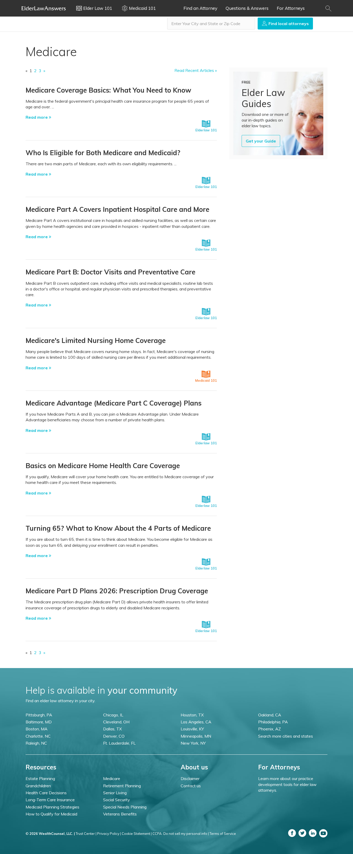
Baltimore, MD (39, 721)
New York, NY (193, 743)
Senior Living (115, 792)
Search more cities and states (285, 736)
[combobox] (211, 23)
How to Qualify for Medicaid (51, 813)
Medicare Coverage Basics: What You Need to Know (108, 90)
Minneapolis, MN (196, 736)
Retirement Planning (122, 785)
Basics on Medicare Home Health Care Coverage (103, 465)
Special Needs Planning (125, 807)
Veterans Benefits (120, 813)
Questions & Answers (247, 8)
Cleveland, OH (116, 721)
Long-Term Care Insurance (50, 799)
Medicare (111, 778)
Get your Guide (261, 141)
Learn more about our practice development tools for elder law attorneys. (287, 784)
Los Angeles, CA (196, 721)
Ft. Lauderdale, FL (119, 743)
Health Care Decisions (46, 792)
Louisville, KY (192, 728)
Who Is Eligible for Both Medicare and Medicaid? (103, 152)
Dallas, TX (112, 728)
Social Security (116, 799)
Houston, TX (192, 714)
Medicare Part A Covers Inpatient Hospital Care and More (117, 209)
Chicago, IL (113, 714)
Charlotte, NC (38, 736)
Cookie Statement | (137, 833)
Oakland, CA (269, 714)
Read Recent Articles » (195, 70)
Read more (37, 117)
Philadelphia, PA (273, 721)
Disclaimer (190, 778)
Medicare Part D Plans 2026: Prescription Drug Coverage (117, 591)
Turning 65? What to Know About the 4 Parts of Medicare (118, 528)
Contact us (191, 785)
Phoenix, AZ (269, 728)
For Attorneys (291, 8)
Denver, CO (114, 736)
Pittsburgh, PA (39, 714)
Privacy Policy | (109, 833)
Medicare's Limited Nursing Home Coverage (96, 340)
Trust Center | (86, 833)
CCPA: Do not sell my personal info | (180, 833)
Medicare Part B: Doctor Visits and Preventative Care (110, 272)
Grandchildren (38, 785)
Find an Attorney (200, 8)
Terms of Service (223, 833)
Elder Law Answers (43, 8)
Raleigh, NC (36, 743)
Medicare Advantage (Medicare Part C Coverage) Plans (114, 403)
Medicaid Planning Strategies (52, 807)
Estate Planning (40, 778)
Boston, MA (37, 728)
